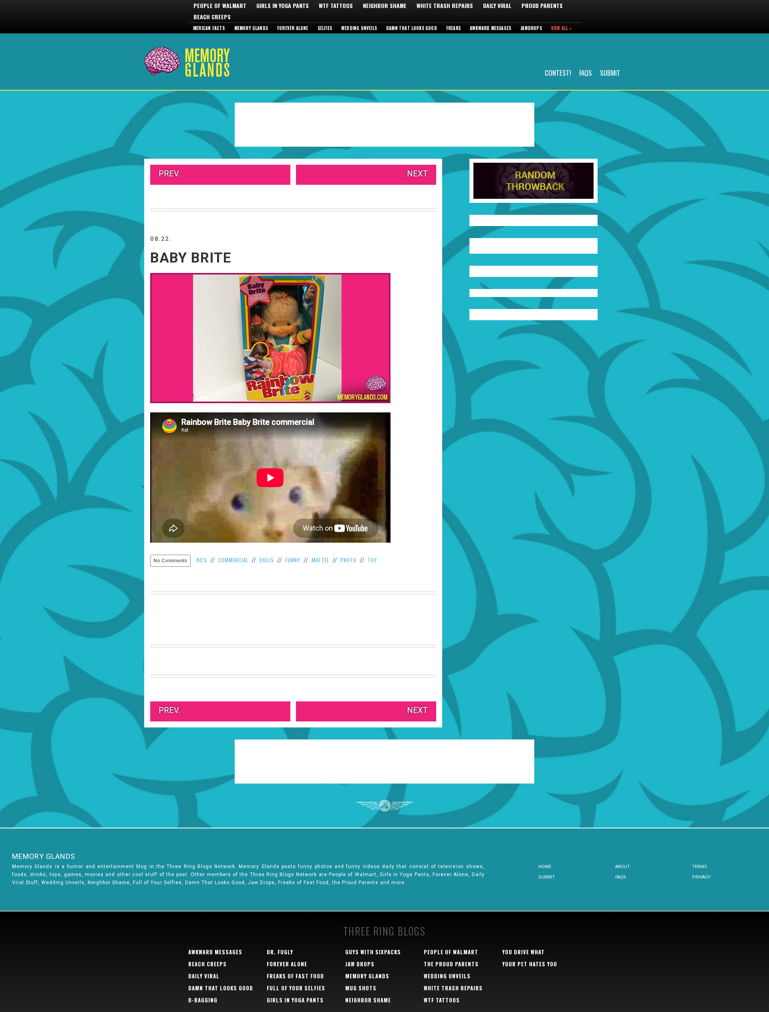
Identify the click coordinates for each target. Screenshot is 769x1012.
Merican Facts (209, 28)
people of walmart (451, 952)
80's (201, 560)
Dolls (267, 560)
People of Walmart (219, 6)
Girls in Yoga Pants (282, 6)
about (622, 866)
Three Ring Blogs (384, 930)
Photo (348, 560)
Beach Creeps (212, 17)
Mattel (320, 560)
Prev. (169, 173)
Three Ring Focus (384, 806)
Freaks (453, 28)
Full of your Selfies (296, 988)
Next (417, 173)
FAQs (585, 72)
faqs (620, 877)
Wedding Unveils (359, 28)
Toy (372, 560)
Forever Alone (292, 28)
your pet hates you (529, 964)
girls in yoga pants (295, 1000)
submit (546, 877)
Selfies (325, 28)
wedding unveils (447, 976)
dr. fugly (280, 952)
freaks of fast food (295, 976)
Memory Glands (251, 28)
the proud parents (451, 964)
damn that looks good (220, 988)
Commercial (233, 560)
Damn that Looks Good (411, 28)
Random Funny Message (533, 181)
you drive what (523, 952)
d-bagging (202, 1000)
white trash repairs (453, 988)
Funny (292, 560)
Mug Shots (360, 988)
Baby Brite (190, 258)
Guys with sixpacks (373, 952)
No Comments (170, 561)
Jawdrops (531, 28)
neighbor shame (368, 1000)
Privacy (701, 877)
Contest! (558, 72)
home (544, 866)
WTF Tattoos (336, 6)
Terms (699, 866)
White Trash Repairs (445, 6)
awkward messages (215, 952)
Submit (610, 72)
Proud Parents (542, 6)
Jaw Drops (359, 964)
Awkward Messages (490, 28)
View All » (561, 28)
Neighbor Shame (385, 6)
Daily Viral (497, 6)
